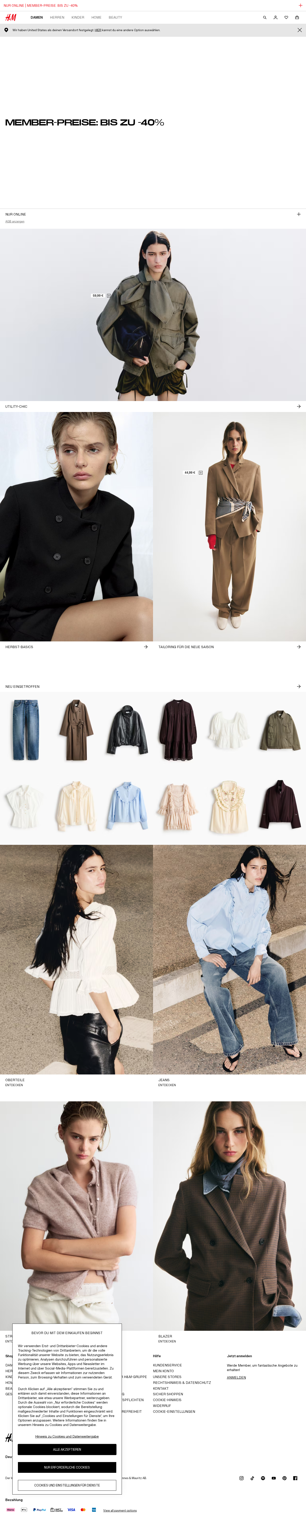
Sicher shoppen (168, 1394)
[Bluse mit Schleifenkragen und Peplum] (25, 806)
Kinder (77, 17)
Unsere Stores (167, 1377)
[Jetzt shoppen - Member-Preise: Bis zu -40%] (298, 214)
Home (96, 17)
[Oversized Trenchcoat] (76, 730)
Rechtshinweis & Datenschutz (182, 1383)
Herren (57, 17)
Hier (98, 30)
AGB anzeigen (14, 221)
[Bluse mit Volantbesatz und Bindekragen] (76, 806)
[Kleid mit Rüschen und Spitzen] (178, 806)
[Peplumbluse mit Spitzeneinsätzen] (229, 730)
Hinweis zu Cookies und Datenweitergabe (67, 1436)
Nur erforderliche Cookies (67, 1467)
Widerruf (162, 1406)
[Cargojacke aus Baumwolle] (280, 730)
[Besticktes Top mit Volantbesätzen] (229, 806)
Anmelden (236, 1377)
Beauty (115, 17)
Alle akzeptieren (67, 1449)
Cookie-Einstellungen (174, 1411)
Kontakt (161, 1388)
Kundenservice (167, 1365)
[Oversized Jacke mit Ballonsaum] (127, 730)
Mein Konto (163, 1371)
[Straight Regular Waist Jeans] (25, 730)
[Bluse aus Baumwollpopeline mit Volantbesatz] (127, 806)
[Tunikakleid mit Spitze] (178, 730)
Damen (37, 17)
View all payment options (120, 1510)
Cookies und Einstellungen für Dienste (67, 1485)
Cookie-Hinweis (167, 1400)
